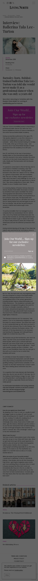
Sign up (30, 251)
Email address (8, 252)
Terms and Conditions (20, 256)
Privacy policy (10, 256)
